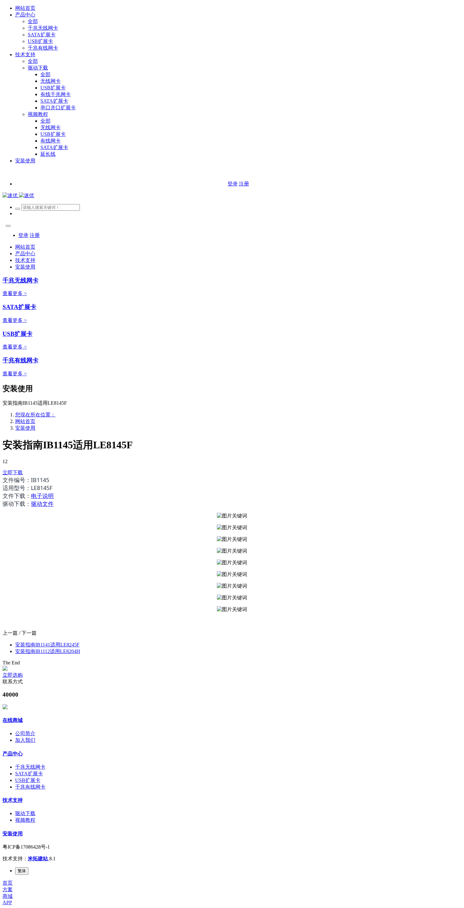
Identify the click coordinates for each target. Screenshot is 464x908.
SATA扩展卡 (19, 307)
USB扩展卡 (18, 333)
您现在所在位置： (35, 414)
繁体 (22, 871)
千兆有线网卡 (21, 360)
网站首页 (25, 8)
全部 (33, 21)
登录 (233, 183)
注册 (244, 183)
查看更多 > (15, 293)
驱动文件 (42, 503)
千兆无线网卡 (21, 280)
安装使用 (25, 428)
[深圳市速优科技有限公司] (18, 195)
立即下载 (13, 472)
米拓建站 (38, 858)
